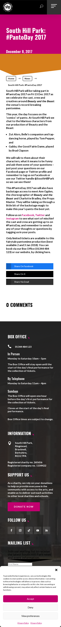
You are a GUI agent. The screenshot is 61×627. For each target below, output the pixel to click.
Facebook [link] (28, 215)
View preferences (30, 616)
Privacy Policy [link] (23, 623)
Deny (30, 607)
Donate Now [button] (24, 506)
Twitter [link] (40, 215)
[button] (56, 569)
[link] (8, 11)
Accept (30, 598)
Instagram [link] (12, 218)
